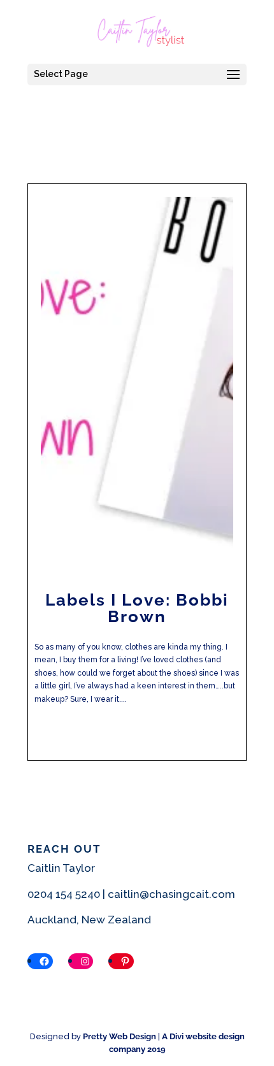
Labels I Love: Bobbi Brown (137, 608)
